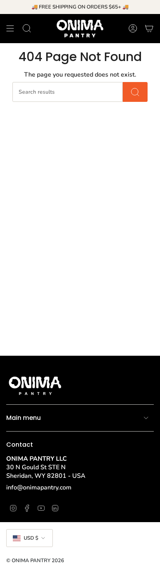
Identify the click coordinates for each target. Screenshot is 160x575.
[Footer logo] (35, 384)
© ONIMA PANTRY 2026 (35, 560)
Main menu (23, 417)
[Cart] (149, 28)
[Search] (135, 92)
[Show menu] (10, 28)
